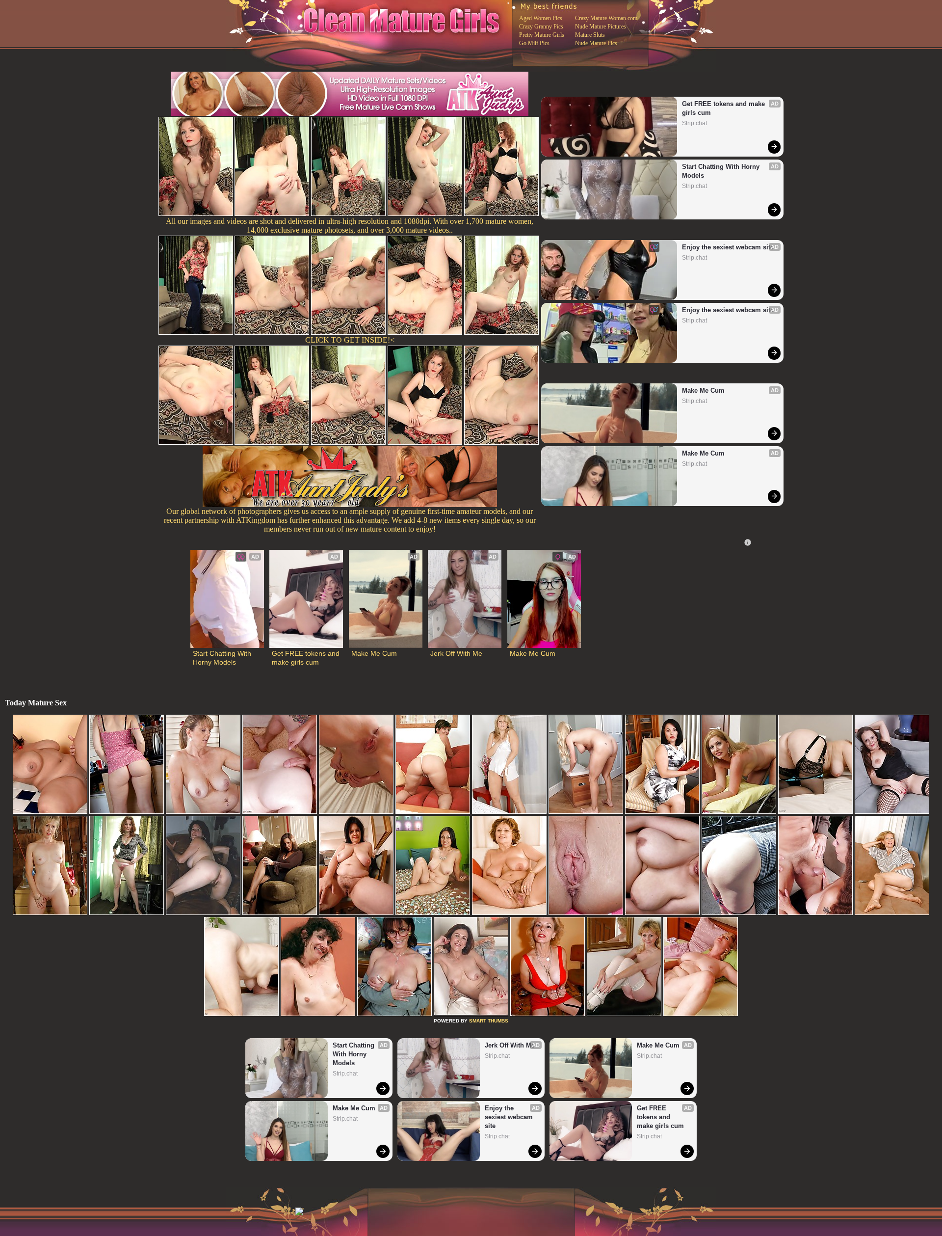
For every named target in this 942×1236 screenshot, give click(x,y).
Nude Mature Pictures (600, 26)
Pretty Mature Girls (541, 34)
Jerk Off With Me (456, 653)
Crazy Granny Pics (541, 26)
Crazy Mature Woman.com (606, 18)
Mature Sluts (590, 34)
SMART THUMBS (488, 1020)
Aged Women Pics (540, 18)
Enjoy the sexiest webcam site (728, 247)
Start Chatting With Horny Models (721, 171)
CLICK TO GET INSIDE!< (349, 340)
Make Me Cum (703, 390)
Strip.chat (694, 123)
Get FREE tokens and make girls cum (724, 108)
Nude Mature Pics (596, 43)
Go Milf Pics (534, 43)
